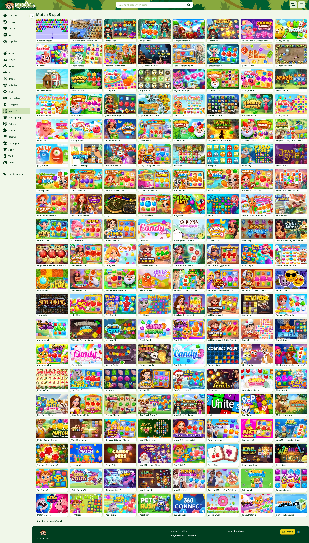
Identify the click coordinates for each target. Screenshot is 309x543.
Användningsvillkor (179, 531)
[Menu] (301, 4)
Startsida (41, 521)
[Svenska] (300, 532)
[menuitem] (16, 15)
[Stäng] (32, 16)
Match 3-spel (56, 521)
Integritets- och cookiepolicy (183, 535)
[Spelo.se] (20, 5)
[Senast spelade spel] (293, 4)
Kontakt (289, 531)
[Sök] (189, 5)
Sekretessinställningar (235, 531)
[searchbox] (154, 5)
